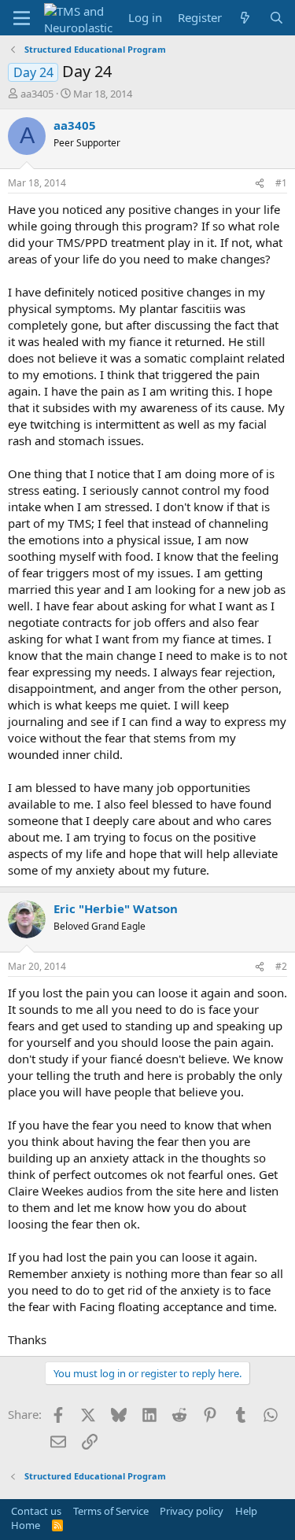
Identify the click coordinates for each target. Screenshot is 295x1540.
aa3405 (36, 94)
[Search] (276, 17)
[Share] (259, 184)
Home (25, 1525)
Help (246, 1511)
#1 (281, 183)
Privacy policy (191, 1511)
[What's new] (245, 17)
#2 (281, 966)
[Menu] (21, 18)
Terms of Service (111, 1511)
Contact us (36, 1511)
